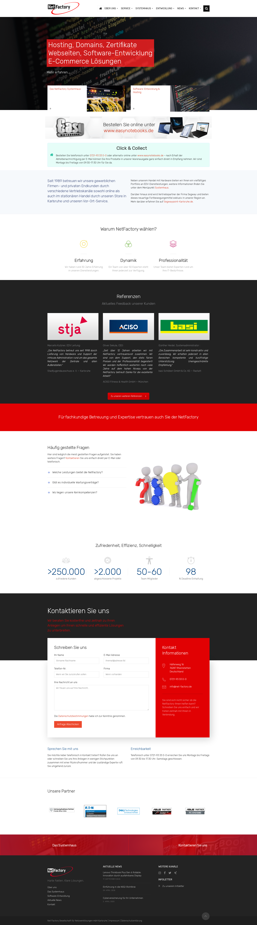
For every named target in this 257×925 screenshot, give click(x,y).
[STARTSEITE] (101, 8)
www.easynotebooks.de (128, 130)
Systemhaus (162, 187)
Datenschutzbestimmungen (73, 716)
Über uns (52, 887)
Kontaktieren (73, 458)
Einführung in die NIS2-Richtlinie (119, 887)
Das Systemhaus (55, 891)
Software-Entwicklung (58, 896)
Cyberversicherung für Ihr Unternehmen (123, 898)
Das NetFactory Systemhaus (65, 89)
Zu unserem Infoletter (173, 886)
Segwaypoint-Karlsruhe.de (178, 201)
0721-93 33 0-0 (98, 155)
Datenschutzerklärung (131, 920)
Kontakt (51, 904)
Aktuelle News (54, 900)
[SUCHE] (206, 8)
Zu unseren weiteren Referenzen (126, 396)
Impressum (114, 920)
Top (206, 916)
